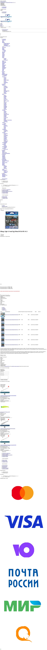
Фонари (3, 163)
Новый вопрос (3, 370)
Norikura (5, 105)
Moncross (5, 168)
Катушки (3, 71)
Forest (5, 89)
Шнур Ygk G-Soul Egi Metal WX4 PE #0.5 (11, 319)
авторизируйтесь (7, 366)
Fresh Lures (5, 133)
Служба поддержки (5, 458)
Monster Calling (6, 44)
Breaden (3, 42)
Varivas (5, 78)
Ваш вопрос (2, 374)
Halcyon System (6, 100)
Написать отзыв (3, 365)
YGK (5, 80)
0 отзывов (2, 210)
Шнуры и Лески (4, 74)
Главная (3, 205)
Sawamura (5, 141)
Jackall (5, 116)
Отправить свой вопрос (4, 379)
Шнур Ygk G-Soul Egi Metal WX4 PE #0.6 (11, 339)
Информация (4, 451)
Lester (5, 59)
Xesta (5, 128)
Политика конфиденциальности (7, 191)
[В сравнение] (10, 450)
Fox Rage (5, 166)
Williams (5, 93)
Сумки (3, 169)
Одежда (3, 173)
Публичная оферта (5, 192)
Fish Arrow (5, 139)
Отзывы (3, 309)
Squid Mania (6, 82)
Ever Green (5, 99)
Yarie (3, 70)
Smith (3, 64)
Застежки (3, 155)
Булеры (3, 151)
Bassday (5, 95)
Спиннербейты (4, 142)
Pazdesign (5, 106)
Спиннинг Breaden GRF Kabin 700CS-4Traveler (7, 428)
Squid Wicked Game (7, 45)
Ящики (3, 164)
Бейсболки (4, 174)
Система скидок (4, 197)
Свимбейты (4, 129)
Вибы (3, 94)
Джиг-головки (4, 152)
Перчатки (3, 175)
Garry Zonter (6, 171)
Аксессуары (4, 159)
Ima (4, 101)
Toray (5, 83)
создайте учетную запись (15, 366)
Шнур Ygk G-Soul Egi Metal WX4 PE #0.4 (11, 314)
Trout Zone (5, 135)
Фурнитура (4, 154)
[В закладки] (9, 450)
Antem (5, 85)
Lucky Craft (6, 117)
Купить (3, 307)
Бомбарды (3, 150)
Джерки (3, 122)
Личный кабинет (4, 178)
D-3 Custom (4, 47)
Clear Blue (5, 137)
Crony (3, 46)
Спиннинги (4, 39)
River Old (5, 91)
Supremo (3, 65)
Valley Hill (3, 68)
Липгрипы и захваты (5, 160)
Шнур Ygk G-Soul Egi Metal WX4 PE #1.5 (11, 329)
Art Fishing (5, 86)
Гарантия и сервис (5, 456)
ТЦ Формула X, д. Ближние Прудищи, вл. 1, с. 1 (7, 2)
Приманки (4, 84)
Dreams (5, 58)
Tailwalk (3, 66)
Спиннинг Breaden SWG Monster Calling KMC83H (8, 395)
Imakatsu (5, 115)
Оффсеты (3, 156)
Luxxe (5, 50)
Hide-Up (3, 52)
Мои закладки (4, 467)
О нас (1, 23)
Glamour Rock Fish (7, 43)
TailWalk (5, 172)
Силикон (3, 132)
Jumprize (5, 102)
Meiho (5, 167)
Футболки (3, 176)
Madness (5, 104)
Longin (5, 103)
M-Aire (3, 55)
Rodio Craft (4, 61)
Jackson (3, 54)
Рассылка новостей (5, 468)
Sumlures (5, 109)
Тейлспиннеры (4, 146)
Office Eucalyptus (6, 90)
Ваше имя (1, 371)
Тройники (3, 158)
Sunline (5, 77)
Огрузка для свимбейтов (6, 153)
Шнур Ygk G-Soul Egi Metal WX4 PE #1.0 (11, 334)
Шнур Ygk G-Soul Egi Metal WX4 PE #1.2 (11, 344)
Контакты (1, 25)
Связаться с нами (5, 198)
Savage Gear (4, 62)
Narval (3, 56)
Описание (3, 308)
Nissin (3, 57)
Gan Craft (3, 51)
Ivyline (3, 53)
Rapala (5, 118)
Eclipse (3, 49)
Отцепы (3, 161)
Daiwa (3, 48)
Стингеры (3, 157)
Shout (5, 126)
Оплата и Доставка (5, 190)
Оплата (1, 24)
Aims (3, 40)
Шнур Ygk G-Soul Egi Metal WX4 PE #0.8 (11, 324)
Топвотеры (4, 148)
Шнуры (3, 76)
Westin (3, 69)
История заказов (4, 466)
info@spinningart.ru (3, 1)
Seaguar (5, 75)
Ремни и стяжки (4, 162)
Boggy (3, 41)
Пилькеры (3, 124)
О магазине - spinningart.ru (6, 189)
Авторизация (4, 11)
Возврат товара (4, 196)
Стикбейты (4, 144)
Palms (3, 60)
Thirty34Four (4, 67)
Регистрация (4, 7)
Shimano (3, 63)
